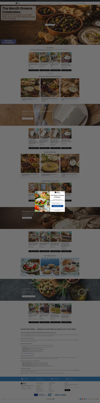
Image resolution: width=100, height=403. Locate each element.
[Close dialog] (64, 192)
